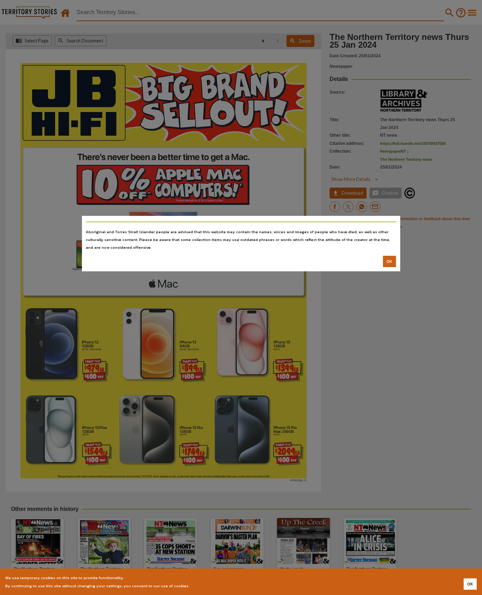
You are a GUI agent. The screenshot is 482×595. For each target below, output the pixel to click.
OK (389, 261)
